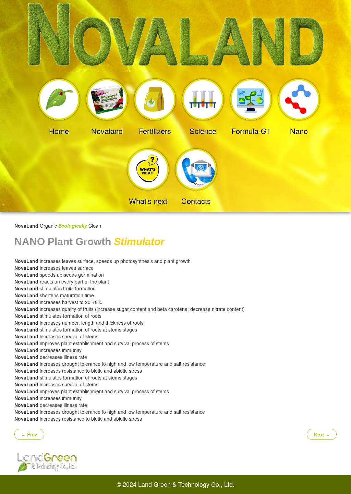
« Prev (29, 434)
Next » (321, 434)
